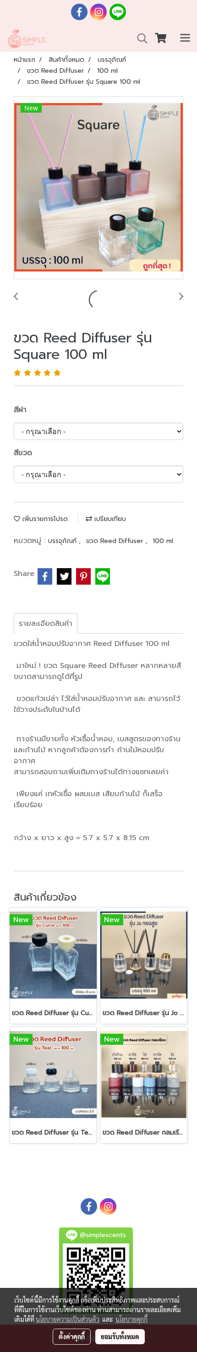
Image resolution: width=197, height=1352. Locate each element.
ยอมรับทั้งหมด (120, 1336)
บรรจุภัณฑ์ (63, 541)
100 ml (163, 541)
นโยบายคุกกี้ (131, 1319)
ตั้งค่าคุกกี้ (72, 1336)
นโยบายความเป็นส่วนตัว (67, 1319)
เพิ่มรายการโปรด (44, 519)
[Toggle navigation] (185, 38)
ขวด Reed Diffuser (115, 541)
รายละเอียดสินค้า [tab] (45, 623)
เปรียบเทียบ (109, 519)
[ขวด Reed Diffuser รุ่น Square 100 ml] (98, 188)
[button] (139, 38)
